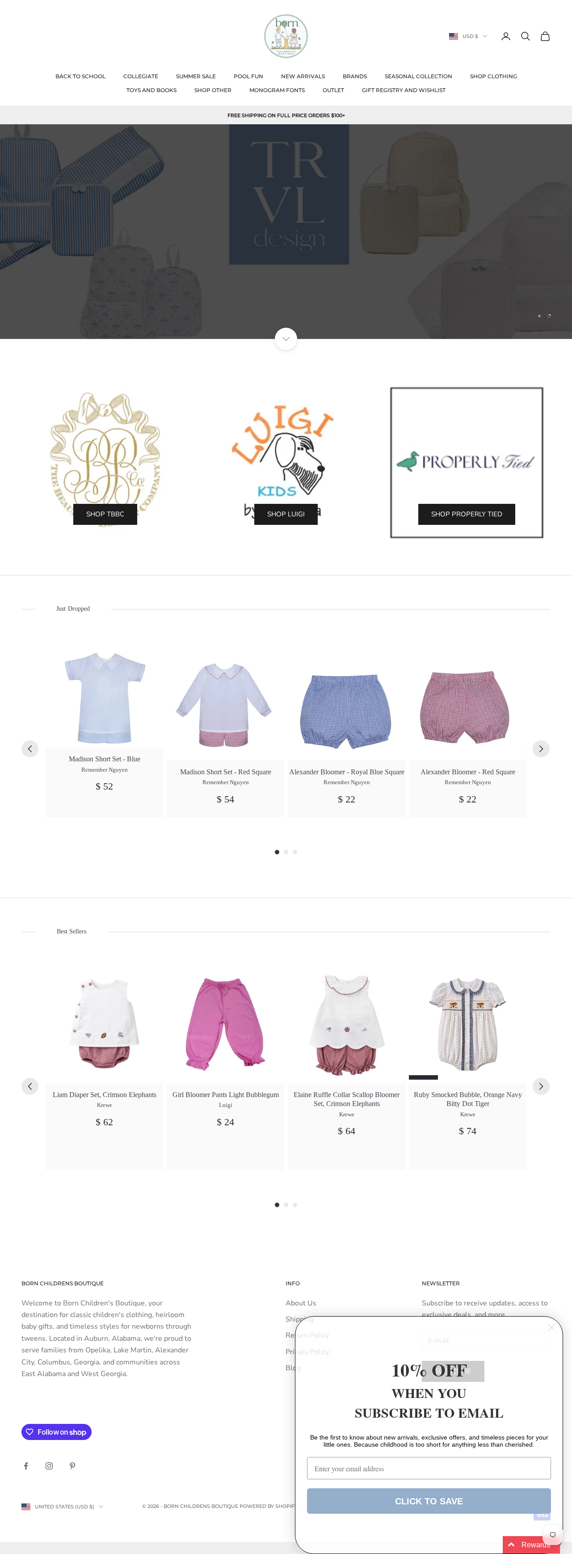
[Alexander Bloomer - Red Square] (467, 701)
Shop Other (212, 90)
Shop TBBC (105, 514)
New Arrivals (303, 76)
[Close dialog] (551, 1327)
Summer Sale (196, 76)
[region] (286, 231)
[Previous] (29, 748)
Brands (355, 76)
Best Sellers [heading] (71, 931)
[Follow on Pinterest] (72, 1465)
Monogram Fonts (277, 90)
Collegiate (140, 76)
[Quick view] (151, 654)
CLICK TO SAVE (429, 1501)
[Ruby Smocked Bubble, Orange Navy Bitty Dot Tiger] (467, 1024)
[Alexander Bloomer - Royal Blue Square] (346, 701)
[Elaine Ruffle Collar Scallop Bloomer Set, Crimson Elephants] (346, 1024)
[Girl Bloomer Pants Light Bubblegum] (225, 1024)
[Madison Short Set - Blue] (104, 695)
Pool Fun (248, 76)
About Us (301, 1303)
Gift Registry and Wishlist (404, 90)
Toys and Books (151, 90)
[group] (104, 730)
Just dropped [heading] (72, 608)
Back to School (80, 76)
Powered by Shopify (269, 1506)
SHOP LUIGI (286, 514)
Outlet (333, 90)
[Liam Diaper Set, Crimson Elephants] (104, 1024)
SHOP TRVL (286, 299)
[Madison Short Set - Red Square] (225, 701)
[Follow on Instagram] (49, 1465)
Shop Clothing (493, 76)
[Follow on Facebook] (25, 1465)
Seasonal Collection (418, 76)
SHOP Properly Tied (466, 514)
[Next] (541, 748)
